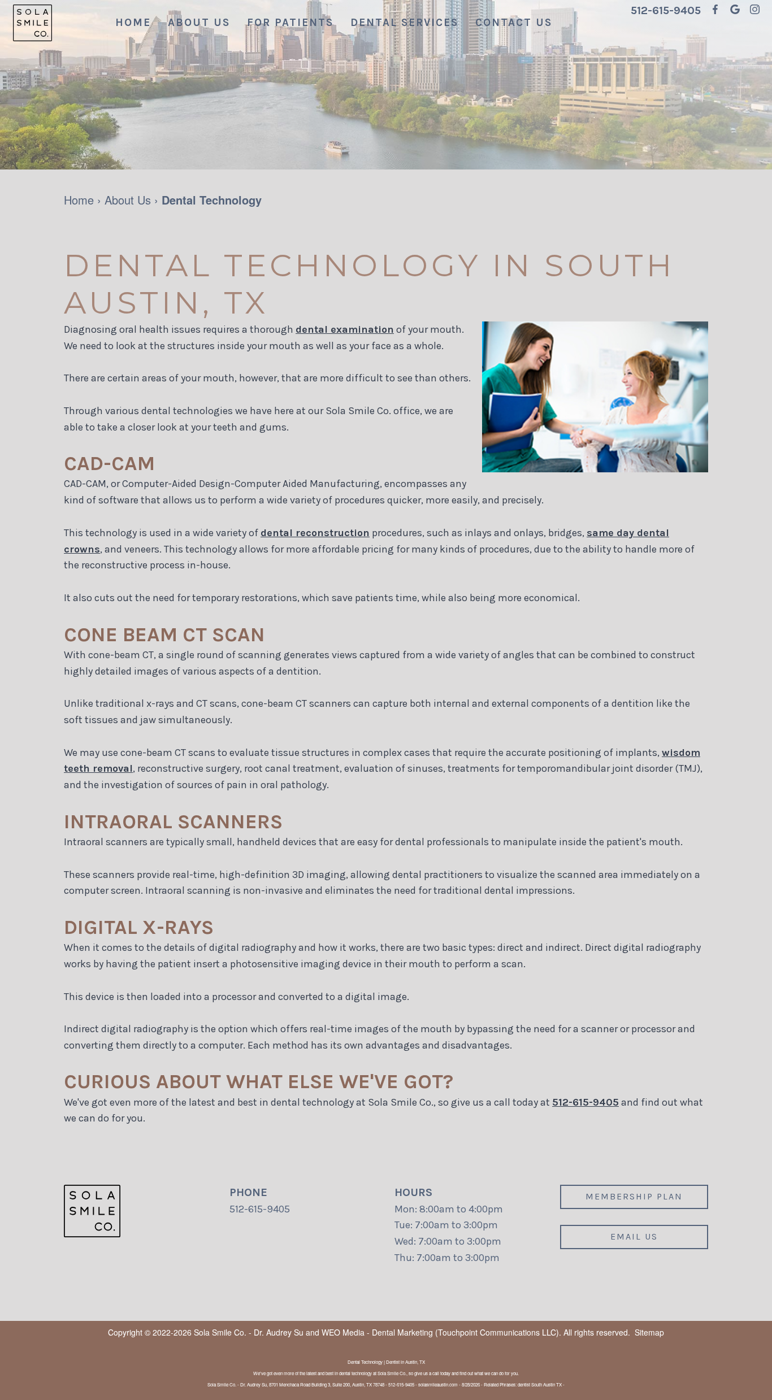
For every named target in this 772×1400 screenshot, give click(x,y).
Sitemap (649, 1332)
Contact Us (513, 22)
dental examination (345, 329)
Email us (634, 1236)
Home (133, 22)
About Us (199, 22)
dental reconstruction (315, 533)
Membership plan (634, 1196)
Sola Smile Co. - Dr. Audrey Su (248, 1332)
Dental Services (404, 22)
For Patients (290, 22)
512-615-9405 (666, 10)
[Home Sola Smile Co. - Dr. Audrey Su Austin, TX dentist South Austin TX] (32, 23)
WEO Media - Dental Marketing (377, 1332)
